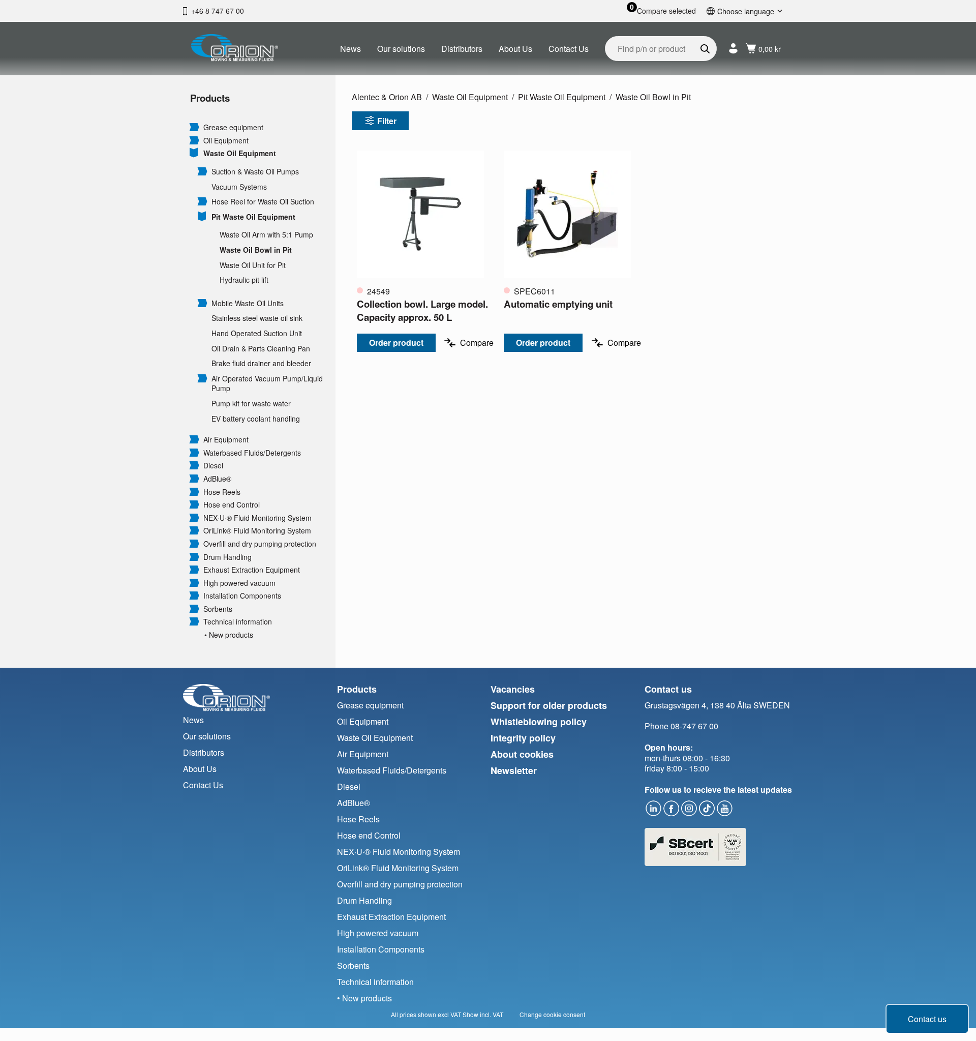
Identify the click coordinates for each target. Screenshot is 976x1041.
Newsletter (514, 770)
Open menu (194, 127)
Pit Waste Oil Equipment (253, 217)
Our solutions (401, 48)
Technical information (237, 622)
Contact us (927, 1019)
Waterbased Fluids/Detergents (252, 453)
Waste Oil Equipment (239, 153)
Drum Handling (227, 557)
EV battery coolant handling (255, 419)
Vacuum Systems (239, 187)
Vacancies (513, 689)
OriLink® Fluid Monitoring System (257, 531)
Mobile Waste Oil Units (247, 303)
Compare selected (666, 11)
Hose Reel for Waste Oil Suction (262, 201)
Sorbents (217, 609)
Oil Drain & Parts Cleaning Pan (260, 348)
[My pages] (733, 48)
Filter (386, 121)
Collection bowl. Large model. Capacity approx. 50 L (422, 310)
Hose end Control (231, 505)
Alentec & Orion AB (387, 97)
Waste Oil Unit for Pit (253, 265)
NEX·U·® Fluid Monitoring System (257, 518)
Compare (477, 342)
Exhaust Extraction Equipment (251, 570)
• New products (228, 635)
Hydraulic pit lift (244, 280)
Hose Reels (221, 492)
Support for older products (549, 705)
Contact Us (568, 48)
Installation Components (242, 596)
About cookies (522, 754)
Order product (396, 342)
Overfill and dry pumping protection (259, 544)
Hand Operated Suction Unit (256, 333)
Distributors (461, 48)
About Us (515, 48)
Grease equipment (233, 127)
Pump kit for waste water (251, 403)
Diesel (213, 465)
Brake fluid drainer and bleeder (261, 363)
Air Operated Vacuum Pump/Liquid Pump (267, 384)
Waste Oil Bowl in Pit (256, 250)
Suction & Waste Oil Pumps (255, 171)
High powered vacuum (239, 583)
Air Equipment (226, 439)
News (350, 48)
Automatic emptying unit (558, 304)
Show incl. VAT (483, 1014)
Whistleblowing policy (539, 721)
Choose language (745, 11)
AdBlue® (217, 479)
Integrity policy (523, 738)
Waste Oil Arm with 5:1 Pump (266, 235)
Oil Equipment (226, 140)
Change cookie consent (552, 1014)
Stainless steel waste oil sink (256, 318)
